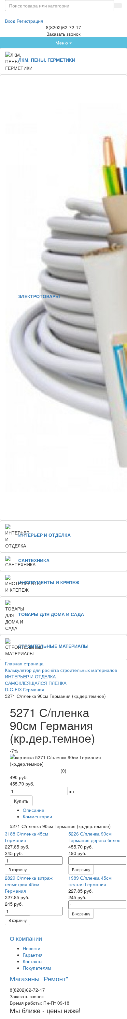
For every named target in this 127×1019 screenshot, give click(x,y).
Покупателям (37, 967)
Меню (62, 42)
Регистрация (30, 21)
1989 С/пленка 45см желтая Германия (90, 880)
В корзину (17, 869)
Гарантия (33, 954)
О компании (26, 938)
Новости (31, 948)
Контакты (32, 961)
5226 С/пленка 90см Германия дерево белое (94, 836)
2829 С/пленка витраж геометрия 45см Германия (28, 884)
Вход (11, 21)
